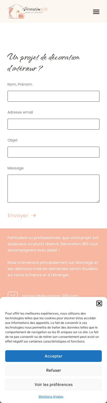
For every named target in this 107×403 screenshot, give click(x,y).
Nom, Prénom (20, 84)
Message (16, 168)
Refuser (53, 370)
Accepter (53, 356)
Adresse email (20, 112)
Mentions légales (51, 396)
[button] (99, 303)
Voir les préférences (54, 384)
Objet (13, 140)
